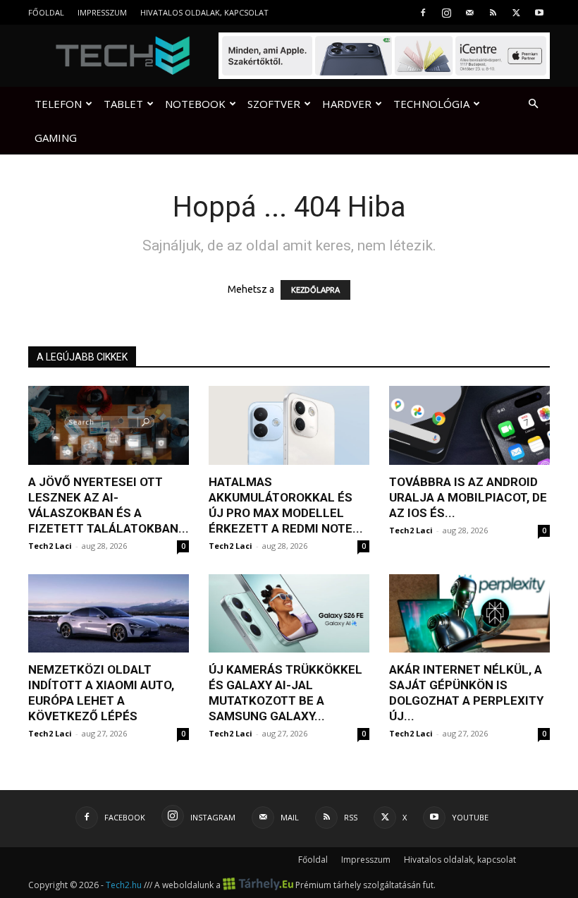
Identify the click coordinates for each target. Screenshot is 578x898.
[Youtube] (539, 12)
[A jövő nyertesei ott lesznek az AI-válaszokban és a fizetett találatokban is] (108, 425)
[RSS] (492, 12)
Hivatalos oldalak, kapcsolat (204, 12)
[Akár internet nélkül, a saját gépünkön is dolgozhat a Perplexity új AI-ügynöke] (469, 613)
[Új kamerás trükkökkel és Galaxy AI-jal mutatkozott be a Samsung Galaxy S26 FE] (289, 613)
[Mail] (469, 12)
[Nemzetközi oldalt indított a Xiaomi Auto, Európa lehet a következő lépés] (108, 613)
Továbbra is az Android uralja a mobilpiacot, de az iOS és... (468, 497)
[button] (533, 104)
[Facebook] (423, 12)
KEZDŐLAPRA (315, 290)
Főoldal (46, 12)
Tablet (123, 104)
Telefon (58, 104)
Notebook (195, 104)
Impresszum (102, 12)
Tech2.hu (124, 885)
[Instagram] (446, 12)
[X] (516, 12)
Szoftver (273, 104)
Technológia (431, 104)
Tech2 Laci (50, 545)
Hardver (346, 104)
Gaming (56, 138)
